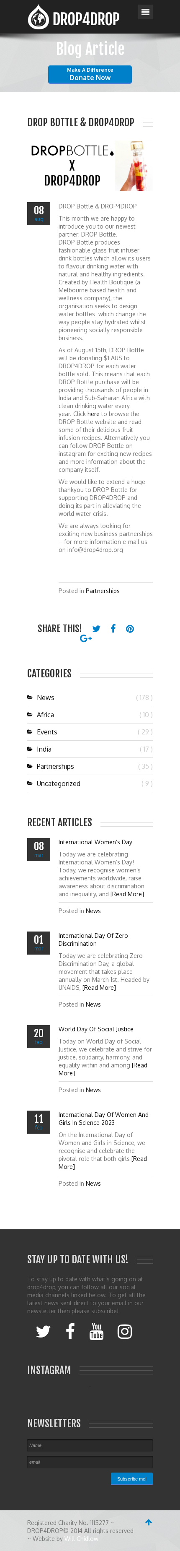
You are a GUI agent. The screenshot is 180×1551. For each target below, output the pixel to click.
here (93, 413)
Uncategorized (58, 783)
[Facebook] (70, 1330)
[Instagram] (125, 1330)
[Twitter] (43, 1330)
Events (47, 732)
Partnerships (103, 590)
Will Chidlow (81, 1538)
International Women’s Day (95, 842)
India (44, 749)
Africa (45, 714)
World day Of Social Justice (96, 1029)
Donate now (90, 74)
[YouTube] (96, 1330)
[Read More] (127, 894)
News (45, 697)
